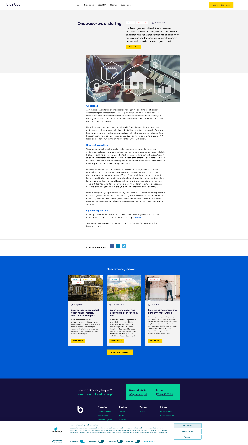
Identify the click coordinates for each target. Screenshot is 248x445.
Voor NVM (102, 5)
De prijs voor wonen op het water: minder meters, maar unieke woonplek (85, 313)
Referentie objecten (105, 420)
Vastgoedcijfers (88, 279)
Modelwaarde (103, 415)
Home (79, 5)
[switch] (101, 441)
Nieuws (113, 5)
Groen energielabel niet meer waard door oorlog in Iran (123, 313)
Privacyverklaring (166, 411)
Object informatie (104, 411)
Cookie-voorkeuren (167, 415)
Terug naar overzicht (119, 352)
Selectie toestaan (187, 431)
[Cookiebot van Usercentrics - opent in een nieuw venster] (56, 441)
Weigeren (187, 437)
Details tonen (148, 441)
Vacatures (122, 420)
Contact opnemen (221, 5)
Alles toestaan (187, 426)
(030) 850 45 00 (164, 394)
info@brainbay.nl (138, 394)
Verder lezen (134, 47)
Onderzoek (142, 23)
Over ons (125, 5)
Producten (89, 5)
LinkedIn (137, 217)
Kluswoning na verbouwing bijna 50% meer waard (162, 311)
